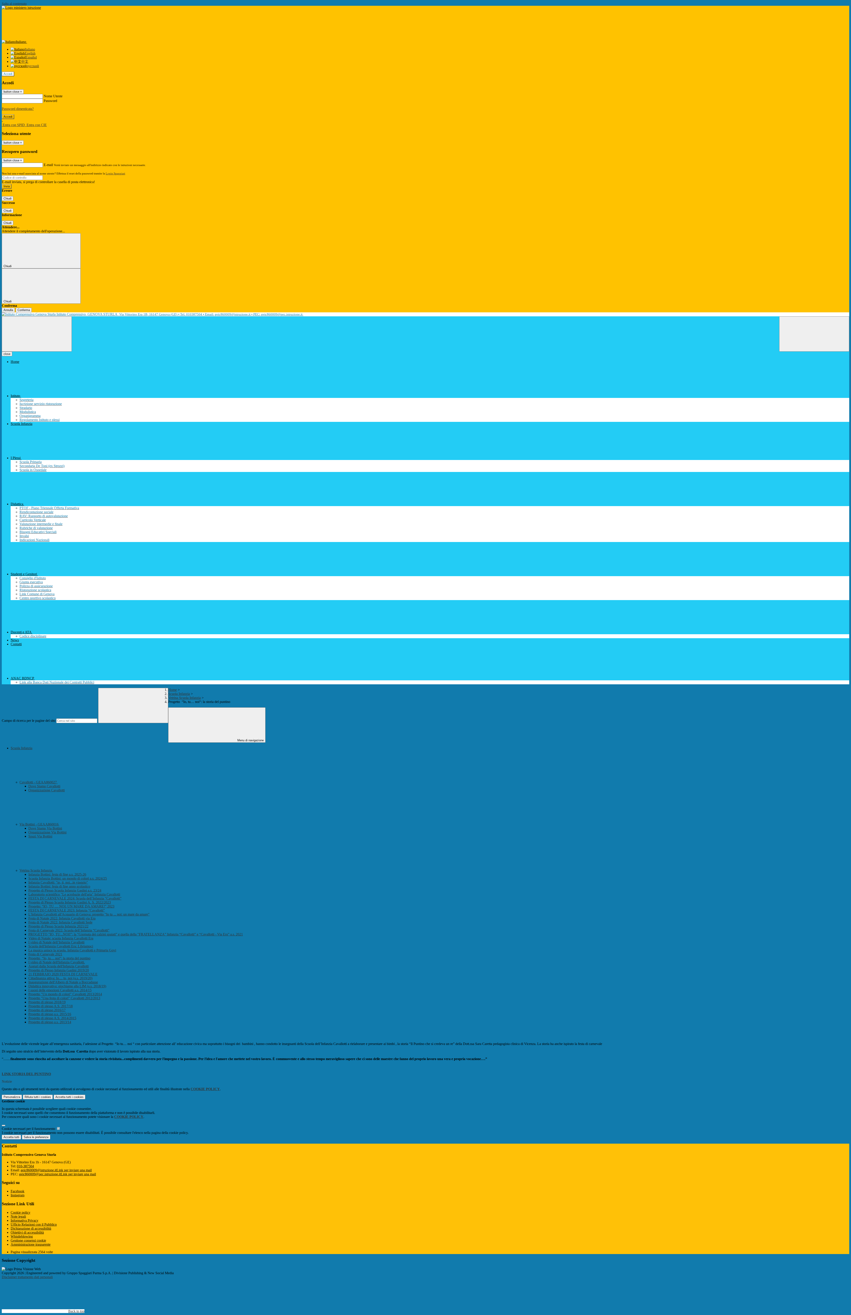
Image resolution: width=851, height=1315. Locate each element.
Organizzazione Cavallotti (46, 790)
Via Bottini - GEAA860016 (39, 824)
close (7, 354)
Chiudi (8, 198)
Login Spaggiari (115, 173)
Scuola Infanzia (179, 694)
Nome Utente (53, 96)
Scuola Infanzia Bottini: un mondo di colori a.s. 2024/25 (67, 878)
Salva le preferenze (36, 1137)
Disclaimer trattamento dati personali (27, 1277)
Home (172, 690)
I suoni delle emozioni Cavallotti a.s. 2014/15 (60, 990)
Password (50, 101)
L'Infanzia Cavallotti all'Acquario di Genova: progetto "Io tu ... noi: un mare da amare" (89, 914)
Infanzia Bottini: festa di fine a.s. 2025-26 (57, 874)
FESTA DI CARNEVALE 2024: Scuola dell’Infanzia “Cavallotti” (74, 898)
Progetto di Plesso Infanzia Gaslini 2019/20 (58, 970)
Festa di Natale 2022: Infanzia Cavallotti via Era (62, 918)
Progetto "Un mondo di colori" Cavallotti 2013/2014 (65, 994)
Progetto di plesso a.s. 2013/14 (49, 1022)
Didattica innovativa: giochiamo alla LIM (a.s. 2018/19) (67, 986)
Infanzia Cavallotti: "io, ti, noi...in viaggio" (58, 882)
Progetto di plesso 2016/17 (47, 1010)
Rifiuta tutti (38, 1097)
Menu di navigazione (250, 740)
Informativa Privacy (24, 1220)
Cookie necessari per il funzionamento (29, 1129)
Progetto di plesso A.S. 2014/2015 (52, 1018)
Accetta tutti (69, 1097)
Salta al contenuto (14, 4)
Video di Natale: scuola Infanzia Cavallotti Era (60, 938)
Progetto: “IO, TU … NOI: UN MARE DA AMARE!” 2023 (71, 906)
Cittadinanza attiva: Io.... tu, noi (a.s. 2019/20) (60, 978)
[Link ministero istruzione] (21, 8)
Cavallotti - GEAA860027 (39, 782)
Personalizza (12, 1097)
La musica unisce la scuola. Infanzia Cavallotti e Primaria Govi (72, 950)
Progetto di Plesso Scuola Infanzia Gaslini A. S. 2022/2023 (69, 902)
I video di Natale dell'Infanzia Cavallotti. (56, 962)
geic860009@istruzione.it (56, 1170)
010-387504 (25, 1166)
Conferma (24, 310)
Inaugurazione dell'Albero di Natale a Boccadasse (63, 982)
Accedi (8, 74)
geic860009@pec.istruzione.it (57, 1174)
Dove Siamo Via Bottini (45, 828)
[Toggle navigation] (37, 334)
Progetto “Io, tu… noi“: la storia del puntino (59, 958)
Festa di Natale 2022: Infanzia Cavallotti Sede (60, 922)
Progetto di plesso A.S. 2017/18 (50, 1006)
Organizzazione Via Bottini (47, 832)
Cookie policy (20, 1212)
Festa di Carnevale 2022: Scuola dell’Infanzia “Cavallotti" (68, 930)
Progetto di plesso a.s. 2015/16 (49, 1014)
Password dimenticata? (18, 109)
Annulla (8, 310)
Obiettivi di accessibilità (27, 1232)
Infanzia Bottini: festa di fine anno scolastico (59, 886)
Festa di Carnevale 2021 (45, 954)
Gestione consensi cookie (28, 1240)
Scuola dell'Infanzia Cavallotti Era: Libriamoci (60, 946)
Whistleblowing (22, 1236)
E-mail (48, 165)
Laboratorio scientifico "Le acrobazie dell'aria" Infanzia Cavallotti (74, 894)
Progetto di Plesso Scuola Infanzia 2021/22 (58, 926)
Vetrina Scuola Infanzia (184, 698)
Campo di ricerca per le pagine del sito (28, 720)
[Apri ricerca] (814, 334)
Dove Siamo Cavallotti (44, 786)
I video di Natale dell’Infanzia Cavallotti (56, 942)
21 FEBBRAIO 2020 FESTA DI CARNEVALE (63, 974)
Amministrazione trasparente (31, 1244)
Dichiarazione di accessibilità (31, 1228)
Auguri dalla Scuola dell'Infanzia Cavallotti (58, 966)
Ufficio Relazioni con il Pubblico (34, 1224)
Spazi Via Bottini (40, 836)
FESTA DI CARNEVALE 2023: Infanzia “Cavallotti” (66, 910)
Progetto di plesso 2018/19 (47, 1002)
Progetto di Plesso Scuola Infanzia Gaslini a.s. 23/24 (64, 890)
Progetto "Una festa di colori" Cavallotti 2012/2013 (64, 998)
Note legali (18, 1216)
